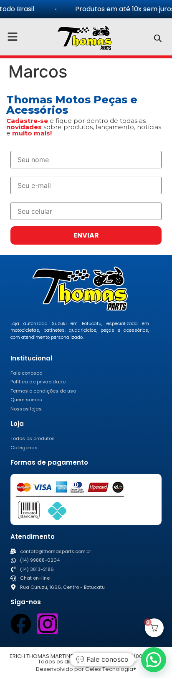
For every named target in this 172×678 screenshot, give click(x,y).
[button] (153, 659)
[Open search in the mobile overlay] (158, 38)
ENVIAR (86, 235)
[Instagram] (47, 623)
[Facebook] (20, 623)
